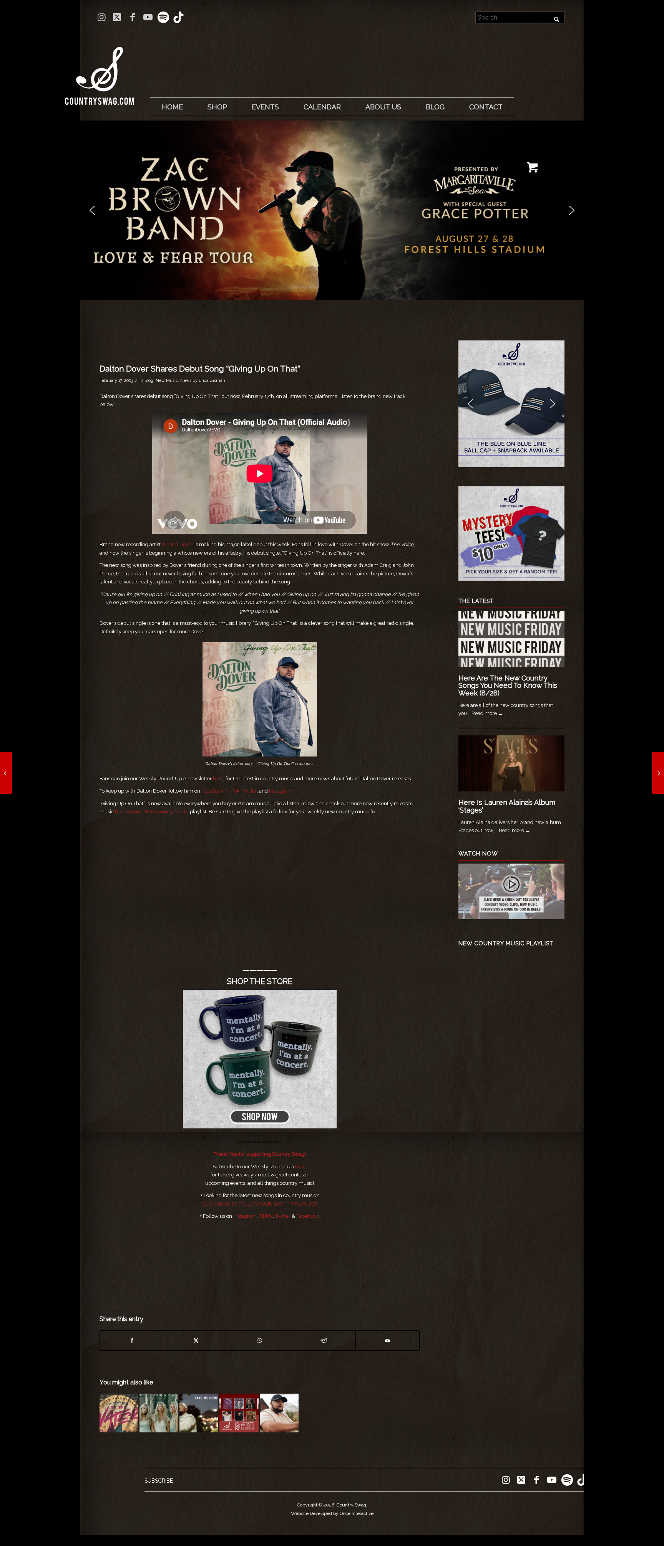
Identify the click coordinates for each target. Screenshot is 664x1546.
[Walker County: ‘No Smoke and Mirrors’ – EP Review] (6, 773)
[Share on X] (195, 1340)
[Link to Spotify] (163, 17)
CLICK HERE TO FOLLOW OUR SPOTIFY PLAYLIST (260, 1204)
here (218, 778)
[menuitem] (172, 107)
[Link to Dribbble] (178, 17)
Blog (148, 380)
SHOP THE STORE (259, 981)
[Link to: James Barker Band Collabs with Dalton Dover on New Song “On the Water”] (119, 1413)
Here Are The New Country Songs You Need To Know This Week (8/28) (507, 685)
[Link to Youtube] (147, 17)
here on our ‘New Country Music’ (152, 811)
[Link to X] (117, 17)
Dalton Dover (178, 544)
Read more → (487, 713)
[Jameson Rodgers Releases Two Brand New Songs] (658, 773)
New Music (167, 380)
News (185, 380)
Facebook (212, 791)
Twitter (249, 791)
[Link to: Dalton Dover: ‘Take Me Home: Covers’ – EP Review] (198, 1413)
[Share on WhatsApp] (260, 1340)
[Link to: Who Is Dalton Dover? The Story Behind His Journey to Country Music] (279, 1413)
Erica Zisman (212, 380)
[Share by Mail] (387, 1340)
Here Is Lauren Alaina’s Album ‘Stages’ (506, 806)
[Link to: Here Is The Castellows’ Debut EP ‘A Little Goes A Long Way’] (158, 1413)
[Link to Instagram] (101, 17)
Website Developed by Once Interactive (332, 1513)
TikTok (232, 791)
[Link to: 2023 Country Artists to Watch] (238, 1413)
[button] (332, 210)
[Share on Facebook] (132, 1340)
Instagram (280, 791)
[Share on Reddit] (323, 1340)
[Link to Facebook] (132, 17)
